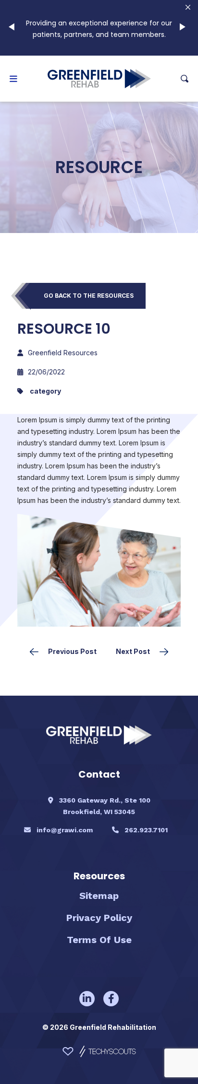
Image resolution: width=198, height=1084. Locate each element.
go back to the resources (89, 295)
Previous (13, 28)
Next (184, 28)
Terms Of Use (99, 939)
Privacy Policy (99, 917)
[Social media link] (87, 998)
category (45, 391)
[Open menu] (13, 78)
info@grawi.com (65, 830)
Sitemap (99, 895)
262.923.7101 (146, 830)
